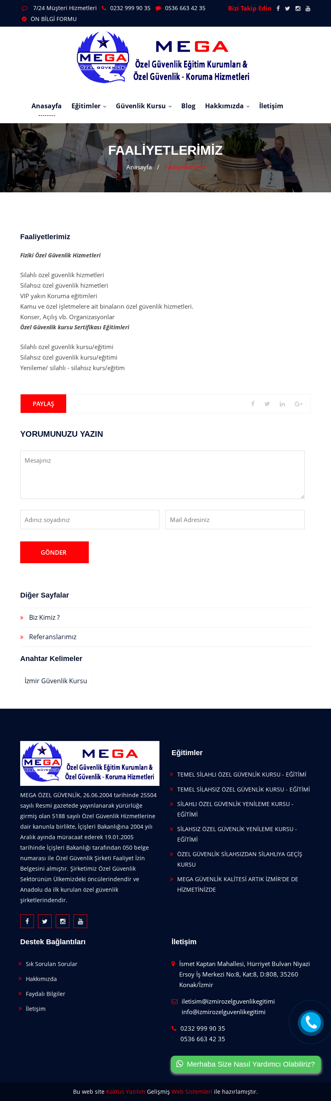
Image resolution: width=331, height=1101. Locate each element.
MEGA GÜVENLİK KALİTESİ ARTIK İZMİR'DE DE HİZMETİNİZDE (237, 884)
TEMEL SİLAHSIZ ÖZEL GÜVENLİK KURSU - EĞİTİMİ (243, 789)
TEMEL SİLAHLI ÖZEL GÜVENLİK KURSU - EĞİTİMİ (241, 774)
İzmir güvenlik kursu (56, 680)
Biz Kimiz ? (44, 617)
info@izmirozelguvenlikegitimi (224, 1012)
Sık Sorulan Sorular (52, 964)
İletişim (271, 105)
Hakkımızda (224, 105)
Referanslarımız (52, 636)
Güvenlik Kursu (141, 105)
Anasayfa (46, 105)
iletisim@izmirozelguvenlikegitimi (228, 1001)
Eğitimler (86, 105)
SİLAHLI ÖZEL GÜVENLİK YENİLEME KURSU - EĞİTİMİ (235, 809)
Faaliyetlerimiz (185, 167)
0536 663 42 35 (185, 8)
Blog (188, 105)
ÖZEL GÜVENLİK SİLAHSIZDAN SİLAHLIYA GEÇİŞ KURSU (239, 859)
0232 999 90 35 (130, 8)
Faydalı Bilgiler (45, 994)
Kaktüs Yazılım (125, 1091)
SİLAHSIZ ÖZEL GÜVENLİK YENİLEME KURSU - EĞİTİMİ (237, 834)
